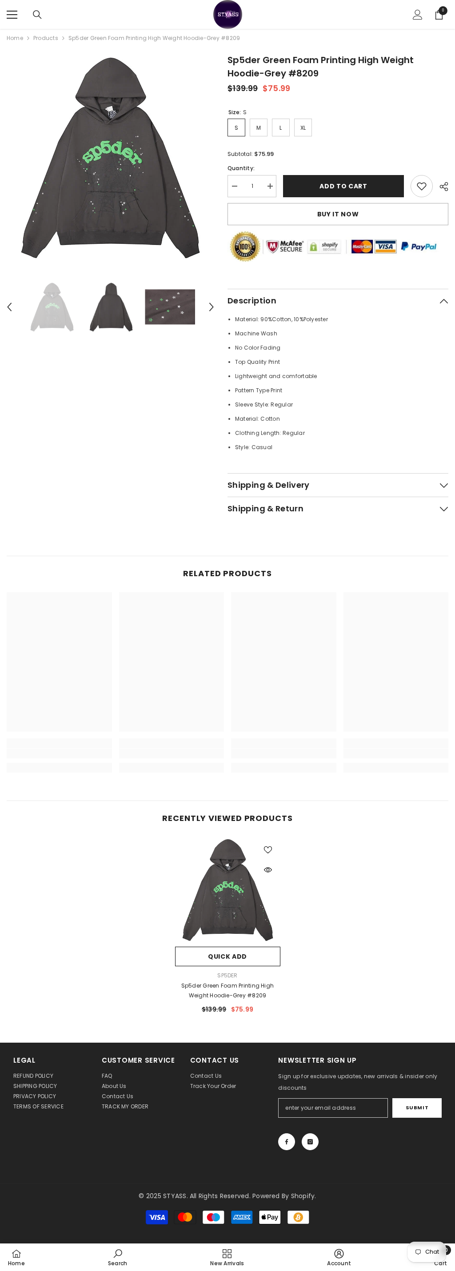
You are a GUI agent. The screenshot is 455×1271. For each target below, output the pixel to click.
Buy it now (338, 214)
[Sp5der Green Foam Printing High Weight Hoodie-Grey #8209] (227, 889)
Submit (417, 1107)
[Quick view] (268, 870)
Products (45, 38)
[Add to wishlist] (268, 849)
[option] (110, 157)
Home (15, 38)
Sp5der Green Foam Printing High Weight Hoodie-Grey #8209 (227, 990)
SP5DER (227, 975)
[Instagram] (310, 1141)
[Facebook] (286, 1141)
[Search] (37, 14)
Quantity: (241, 168)
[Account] (418, 15)
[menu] (12, 14)
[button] (9, 307)
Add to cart (343, 186)
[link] (422, 186)
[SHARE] (440, 186)
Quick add (227, 956)
